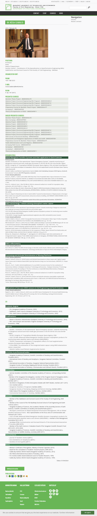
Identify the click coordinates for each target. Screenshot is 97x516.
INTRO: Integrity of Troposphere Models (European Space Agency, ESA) (32, 335)
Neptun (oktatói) (9, 491)
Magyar (88, 1)
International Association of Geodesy (21, 393)
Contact (36, 13)
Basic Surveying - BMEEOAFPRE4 (15, 120)
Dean (7, 64)
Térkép (77, 1)
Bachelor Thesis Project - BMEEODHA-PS (18, 99)
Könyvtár (22, 504)
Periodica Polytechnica (40, 501)
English (82, 1)
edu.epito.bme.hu (23, 1)
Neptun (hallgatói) (24, 498)
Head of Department (12, 66)
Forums (73, 19)
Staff (44, 13)
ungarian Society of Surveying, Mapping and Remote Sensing (30, 389)
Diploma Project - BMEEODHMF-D (16, 124)
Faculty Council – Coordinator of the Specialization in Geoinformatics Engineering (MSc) (34, 68)
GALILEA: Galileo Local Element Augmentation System (19, 171)
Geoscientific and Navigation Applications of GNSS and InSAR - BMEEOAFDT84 (30, 138)
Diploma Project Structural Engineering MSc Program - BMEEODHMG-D (28, 105)
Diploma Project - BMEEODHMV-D (16, 122)
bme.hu (7, 1)
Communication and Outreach (30, 422)
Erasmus (22, 494)
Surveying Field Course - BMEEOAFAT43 (18, 145)
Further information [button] (66, 513)
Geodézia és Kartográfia (17, 442)
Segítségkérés (9, 501)
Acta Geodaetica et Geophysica (19, 440)
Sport (21, 501)
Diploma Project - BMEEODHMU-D (16, 128)
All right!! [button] (88, 512)
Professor (8, 62)
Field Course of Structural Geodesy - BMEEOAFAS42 (21, 136)
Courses (53, 13)
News (61, 13)
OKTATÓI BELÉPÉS (55, 1)
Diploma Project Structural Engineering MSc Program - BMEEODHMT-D (28, 103)
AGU (10, 385)
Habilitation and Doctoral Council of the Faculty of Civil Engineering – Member (31, 70)
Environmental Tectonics (12, 173)
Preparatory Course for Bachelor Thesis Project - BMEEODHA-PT (26, 107)
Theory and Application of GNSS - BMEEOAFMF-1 (21, 111)
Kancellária (8, 498)
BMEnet (36, 494)
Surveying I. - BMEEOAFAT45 (14, 147)
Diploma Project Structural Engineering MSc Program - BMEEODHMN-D (28, 101)
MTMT (36, 498)
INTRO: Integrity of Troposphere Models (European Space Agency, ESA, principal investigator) (36, 165)
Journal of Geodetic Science (18, 438)
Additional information (12, 469)
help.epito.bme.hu (34, 1)
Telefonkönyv (69, 1)
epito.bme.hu (14, 1)
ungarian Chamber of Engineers (21, 387)
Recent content (76, 21)
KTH (21, 491)
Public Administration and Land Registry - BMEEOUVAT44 (23, 143)
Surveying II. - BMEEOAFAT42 (14, 109)
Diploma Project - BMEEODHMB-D (16, 126)
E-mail (62, 1)
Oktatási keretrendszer (40, 491)
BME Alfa (37, 504)
